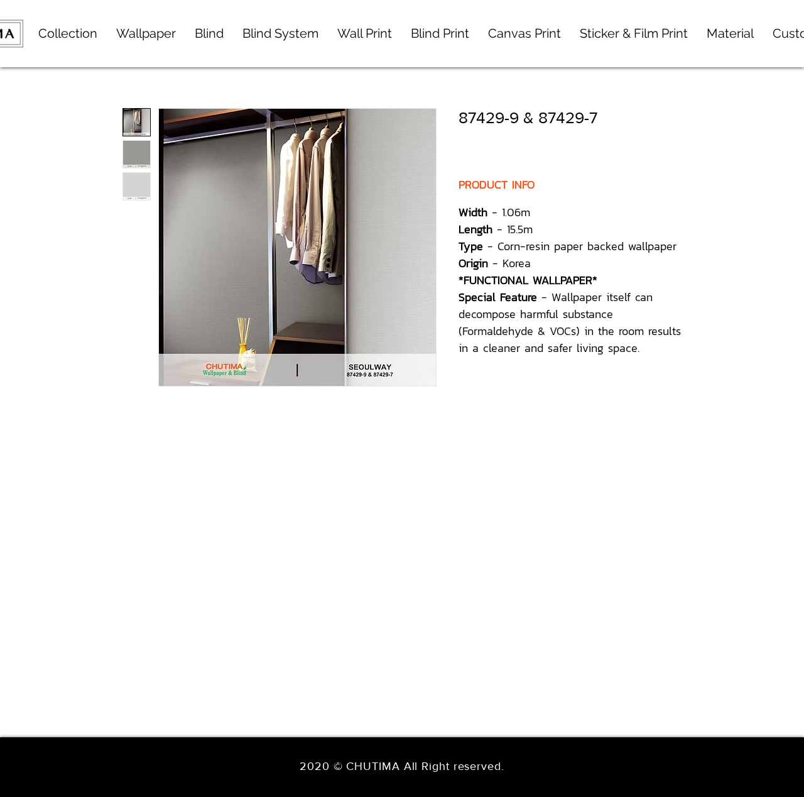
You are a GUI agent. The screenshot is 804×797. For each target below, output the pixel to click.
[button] (280, 34)
